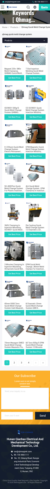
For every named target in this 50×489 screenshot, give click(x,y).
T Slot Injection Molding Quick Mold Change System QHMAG (34, 72)
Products (14, 27)
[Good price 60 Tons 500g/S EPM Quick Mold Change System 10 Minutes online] (36, 329)
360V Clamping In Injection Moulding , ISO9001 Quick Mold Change (13, 228)
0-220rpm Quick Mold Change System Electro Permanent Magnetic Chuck (13, 150)
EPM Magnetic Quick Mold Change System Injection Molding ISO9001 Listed (35, 150)
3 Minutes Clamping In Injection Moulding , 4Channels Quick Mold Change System (14, 267)
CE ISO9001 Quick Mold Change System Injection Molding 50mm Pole (35, 111)
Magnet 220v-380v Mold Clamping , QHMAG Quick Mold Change (13, 72)
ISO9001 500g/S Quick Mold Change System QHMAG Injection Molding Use (13, 111)
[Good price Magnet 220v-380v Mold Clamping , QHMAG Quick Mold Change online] (14, 55)
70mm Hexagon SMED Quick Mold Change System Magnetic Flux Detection (14, 346)
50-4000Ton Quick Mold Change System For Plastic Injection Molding (13, 189)
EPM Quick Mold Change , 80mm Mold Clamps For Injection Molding (35, 267)
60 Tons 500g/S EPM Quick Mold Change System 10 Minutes (35, 345)
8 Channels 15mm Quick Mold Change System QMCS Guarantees (34, 307)
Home (4, 27)
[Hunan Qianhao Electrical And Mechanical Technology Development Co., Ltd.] (11, 7)
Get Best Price (14, 78)
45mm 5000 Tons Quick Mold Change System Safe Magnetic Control (14, 307)
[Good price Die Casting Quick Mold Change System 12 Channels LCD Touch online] (36, 211)
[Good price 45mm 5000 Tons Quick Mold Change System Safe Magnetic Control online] (14, 290)
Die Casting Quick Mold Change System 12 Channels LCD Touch (35, 228)
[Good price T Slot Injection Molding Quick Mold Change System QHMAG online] (36, 55)
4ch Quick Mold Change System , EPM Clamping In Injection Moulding (35, 189)
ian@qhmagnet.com (12, 2)
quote (44, 7)
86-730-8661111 (41, 2)
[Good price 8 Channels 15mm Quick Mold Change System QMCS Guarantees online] (36, 290)
